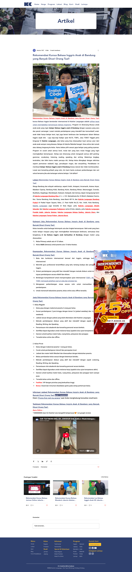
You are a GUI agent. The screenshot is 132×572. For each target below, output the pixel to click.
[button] (96, 252)
